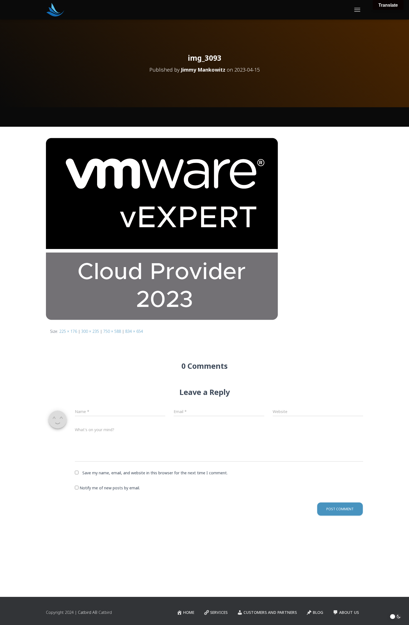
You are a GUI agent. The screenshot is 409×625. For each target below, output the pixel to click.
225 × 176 (68, 331)
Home (188, 612)
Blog (318, 612)
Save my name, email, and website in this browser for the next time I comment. (155, 472)
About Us (349, 612)
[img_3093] (162, 228)
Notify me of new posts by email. (110, 487)
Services (219, 612)
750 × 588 (112, 331)
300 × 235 (90, 331)
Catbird (105, 612)
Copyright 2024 (60, 612)
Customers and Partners (270, 612)
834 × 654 (134, 331)
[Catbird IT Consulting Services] (55, 10)
